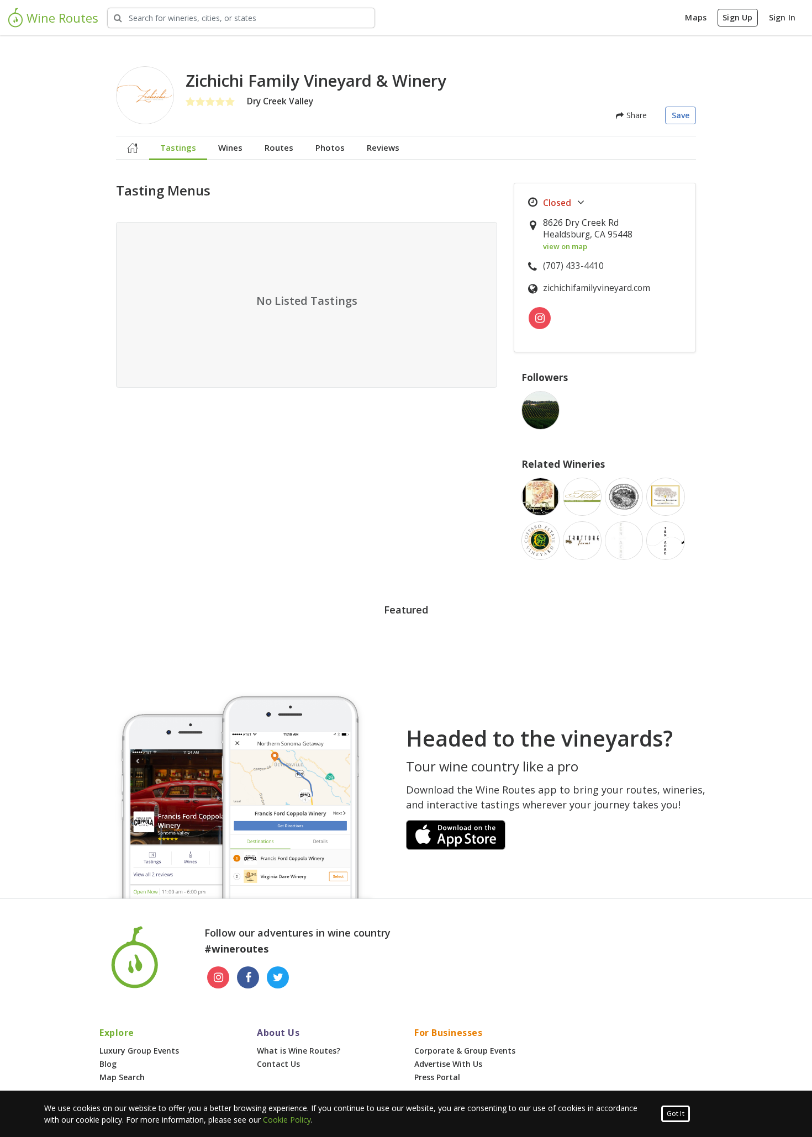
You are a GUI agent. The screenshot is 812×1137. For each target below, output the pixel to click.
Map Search (122, 1077)
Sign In (782, 17)
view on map (565, 246)
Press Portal (437, 1077)
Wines (230, 147)
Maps (695, 17)
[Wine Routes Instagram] (218, 977)
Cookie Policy (287, 1119)
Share (635, 115)
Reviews (383, 147)
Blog (108, 1064)
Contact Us (278, 1064)
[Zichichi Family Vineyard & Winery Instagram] (540, 318)
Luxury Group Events (139, 1050)
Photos (330, 147)
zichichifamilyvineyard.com (596, 288)
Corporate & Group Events (464, 1050)
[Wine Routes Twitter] (278, 977)
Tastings (178, 147)
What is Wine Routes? (298, 1050)
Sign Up (737, 17)
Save (681, 115)
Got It (675, 1113)
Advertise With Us (448, 1064)
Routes (279, 147)
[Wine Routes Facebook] (248, 977)
